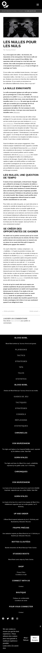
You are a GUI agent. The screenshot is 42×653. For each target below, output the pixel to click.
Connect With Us (21, 581)
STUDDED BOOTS (21, 554)
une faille (27, 77)
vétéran (5, 295)
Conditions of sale (21, 574)
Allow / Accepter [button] (35, 639)
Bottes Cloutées (21, 542)
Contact (21, 586)
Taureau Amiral (24, 343)
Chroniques (21, 472)
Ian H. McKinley (30, 465)
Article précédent (8, 311)
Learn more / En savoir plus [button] (10, 647)
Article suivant (34, 311)
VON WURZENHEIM (21, 443)
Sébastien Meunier (25, 521)
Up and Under (21, 514)
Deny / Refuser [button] (26, 639)
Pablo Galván (32, 547)
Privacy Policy (21, 572)
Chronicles (21, 433)
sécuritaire (19, 278)
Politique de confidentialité (21, 598)
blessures (21, 255)
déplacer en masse (24, 154)
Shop (21, 566)
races (29, 148)
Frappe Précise (21, 528)
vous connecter (15, 321)
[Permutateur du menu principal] (37, 4)
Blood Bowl (21, 338)
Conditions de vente (21, 600)
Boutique (21, 592)
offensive (20, 97)
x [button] (40, 626)
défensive (16, 101)
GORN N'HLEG (21, 457)
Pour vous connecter (21, 607)
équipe (23, 66)
